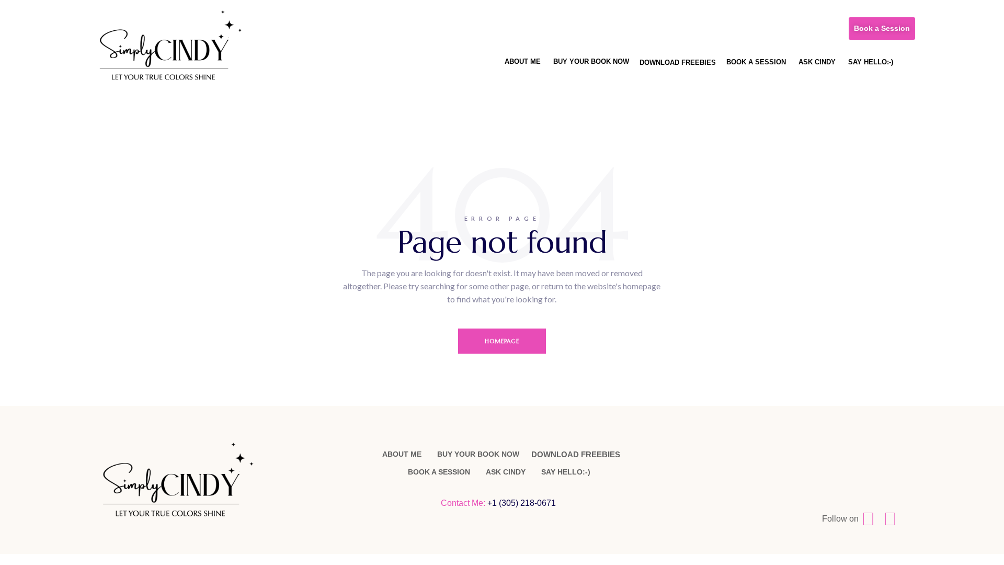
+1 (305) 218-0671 (522, 503)
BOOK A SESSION (756, 62)
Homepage (502, 341)
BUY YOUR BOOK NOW (591, 61)
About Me (523, 61)
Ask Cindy (817, 62)
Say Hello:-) (870, 62)
